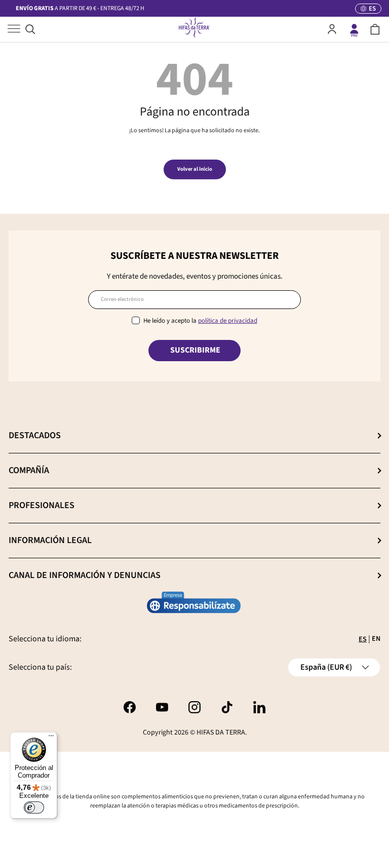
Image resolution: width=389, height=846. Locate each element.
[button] (375, 29)
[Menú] (51, 738)
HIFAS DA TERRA (221, 732)
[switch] (34, 807)
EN (376, 638)
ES (363, 639)
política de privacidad (227, 320)
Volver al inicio (194, 169)
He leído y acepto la (200, 320)
